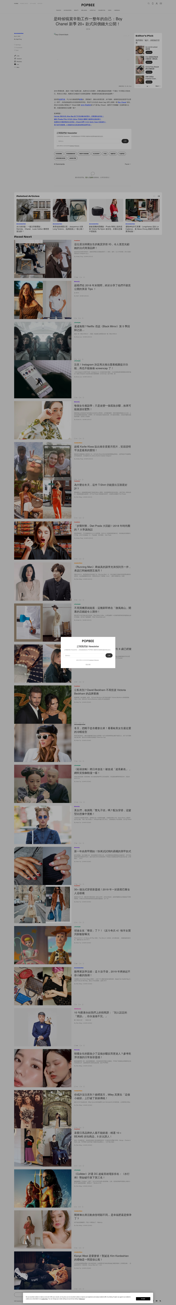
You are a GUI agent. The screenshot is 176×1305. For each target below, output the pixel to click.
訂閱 (109, 655)
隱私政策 (97, 660)
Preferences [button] (82, 1299)
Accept (143, 1298)
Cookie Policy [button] (44, 1299)
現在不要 (88, 664)
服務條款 (92, 660)
